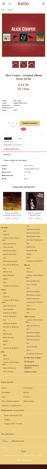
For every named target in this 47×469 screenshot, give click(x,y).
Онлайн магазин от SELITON (23, 467)
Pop (4, 268)
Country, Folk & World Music (10, 239)
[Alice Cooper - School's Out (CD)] (12, 201)
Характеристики (11, 149)
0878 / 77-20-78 (16, 424)
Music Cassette (29, 316)
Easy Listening (8, 247)
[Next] (43, 206)
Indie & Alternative (9, 254)
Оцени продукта (8, 141)
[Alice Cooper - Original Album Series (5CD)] (23, 57)
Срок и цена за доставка (15, 160)
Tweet (20, 138)
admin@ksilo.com (16, 415)
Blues (5, 231)
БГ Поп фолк (29, 361)
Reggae (5, 279)
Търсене (26, 397)
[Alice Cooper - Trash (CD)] (35, 201)
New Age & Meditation (11, 265)
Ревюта (7, 154)
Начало (3, 9)
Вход (3, 397)
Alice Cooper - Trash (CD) (35, 214)
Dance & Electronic (10, 244)
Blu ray (27, 265)
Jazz (4, 258)
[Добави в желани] (43, 117)
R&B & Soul (7, 272)
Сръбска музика (30, 372)
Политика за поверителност (12, 405)
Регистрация (28, 388)
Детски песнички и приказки (31, 367)
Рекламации (6, 392)
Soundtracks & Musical (11, 286)
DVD (2, 352)
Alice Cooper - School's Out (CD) (12, 214)
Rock (5, 282)
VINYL (3, 290)
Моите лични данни (24, 460)
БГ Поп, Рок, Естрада (32, 358)
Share (9, 138)
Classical (6, 234)
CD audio (9, 9)
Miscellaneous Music (10, 261)
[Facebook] (4, 428)
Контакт (26, 392)
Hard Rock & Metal (9, 251)
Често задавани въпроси (10, 401)
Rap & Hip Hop (8, 275)
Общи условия (29, 401)
